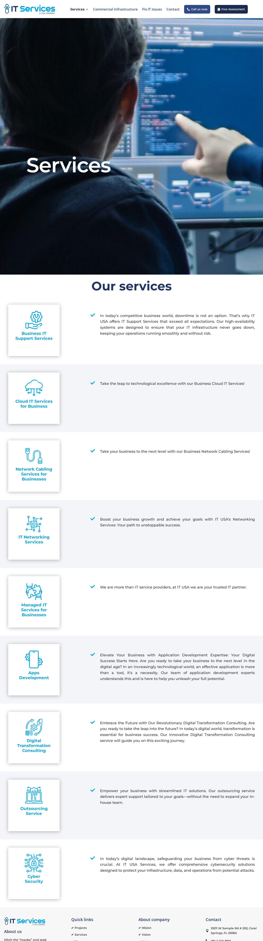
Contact (173, 9)
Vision (144, 934)
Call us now (199, 9)
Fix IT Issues (152, 9)
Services (77, 9)
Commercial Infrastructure (115, 9)
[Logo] (29, 9)
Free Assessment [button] (233, 9)
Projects (79, 928)
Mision (144, 928)
